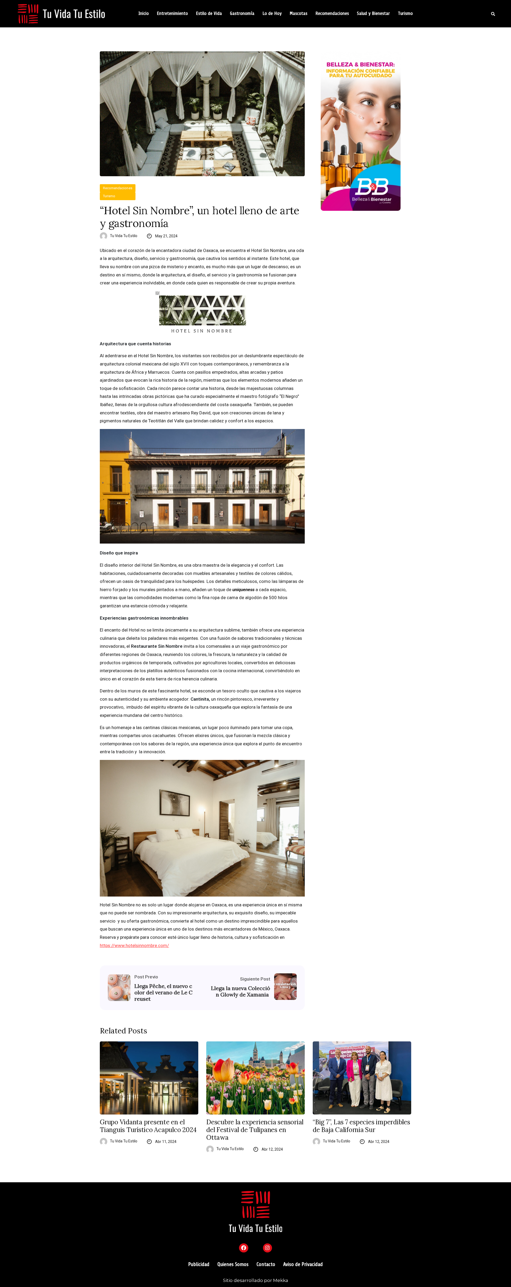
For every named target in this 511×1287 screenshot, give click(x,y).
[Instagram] (267, 1247)
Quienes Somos (233, 1264)
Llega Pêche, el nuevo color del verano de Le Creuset (163, 992)
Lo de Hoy (272, 13)
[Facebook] (243, 1247)
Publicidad (198, 1264)
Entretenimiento (172, 13)
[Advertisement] (366, 260)
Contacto (266, 1264)
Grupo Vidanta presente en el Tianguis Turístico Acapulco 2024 (148, 1126)
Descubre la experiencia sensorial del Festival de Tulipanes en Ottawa (254, 1129)
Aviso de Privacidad (303, 1264)
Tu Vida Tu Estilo (123, 236)
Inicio (143, 13)
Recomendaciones (332, 13)
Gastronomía (242, 13)
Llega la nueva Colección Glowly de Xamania (240, 991)
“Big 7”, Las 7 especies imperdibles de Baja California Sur (361, 1126)
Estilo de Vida (209, 13)
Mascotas (298, 13)
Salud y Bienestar (373, 13)
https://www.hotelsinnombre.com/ (134, 945)
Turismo (405, 13)
